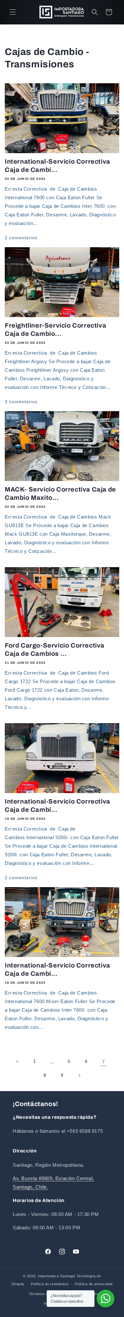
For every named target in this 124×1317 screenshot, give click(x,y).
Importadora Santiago (56, 1276)
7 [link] (103, 1061)
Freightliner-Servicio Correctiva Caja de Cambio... (55, 329)
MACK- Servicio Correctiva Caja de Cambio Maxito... (60, 493)
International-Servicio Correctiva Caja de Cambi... (57, 165)
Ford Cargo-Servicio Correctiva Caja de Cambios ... (55, 649)
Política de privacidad (93, 1284)
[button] (13, 12)
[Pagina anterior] (17, 1062)
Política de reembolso (50, 1284)
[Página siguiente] (79, 1076)
